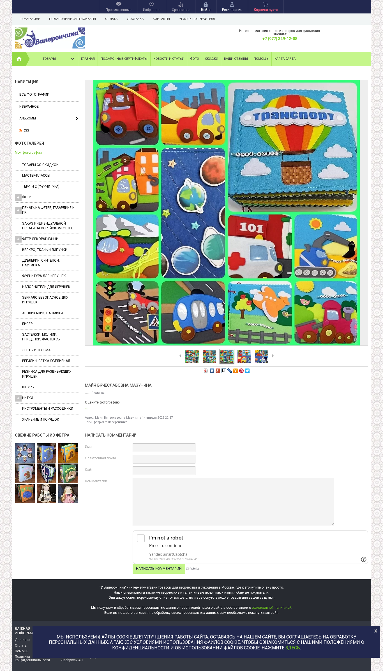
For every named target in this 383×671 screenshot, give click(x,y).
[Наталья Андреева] (25, 453)
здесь (292, 648)
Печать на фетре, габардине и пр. (48, 210)
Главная (88, 59)
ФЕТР (26, 197)
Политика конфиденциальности (32, 658)
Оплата (111, 19)
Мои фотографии (28, 153)
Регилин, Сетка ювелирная (46, 361)
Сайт (89, 470)
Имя (88, 447)
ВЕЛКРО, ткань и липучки (44, 250)
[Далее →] (226, 345)
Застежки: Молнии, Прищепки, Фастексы (41, 337)
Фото (194, 59)
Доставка (135, 19)
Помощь (261, 59)
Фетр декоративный (40, 239)
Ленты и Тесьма (36, 350)
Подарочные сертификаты (72, 19)
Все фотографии (34, 94)
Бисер (27, 324)
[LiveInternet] (224, 370)
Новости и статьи (168, 59)
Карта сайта (285, 59)
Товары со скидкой (40, 165)
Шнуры (28, 387)
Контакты (161, 19)
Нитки (27, 398)
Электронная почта (100, 458)
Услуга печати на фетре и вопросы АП (80, 658)
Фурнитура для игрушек (44, 276)
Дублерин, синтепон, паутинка (41, 263)
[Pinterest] (241, 370)
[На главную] (19, 59)
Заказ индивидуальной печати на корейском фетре (47, 226)
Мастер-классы (36, 175)
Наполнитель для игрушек (46, 287)
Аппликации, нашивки (42, 313)
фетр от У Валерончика (110, 422)
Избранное (29, 107)
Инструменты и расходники (47, 409)
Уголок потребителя (197, 19)
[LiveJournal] (230, 370)
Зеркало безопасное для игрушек (45, 300)
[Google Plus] (218, 370)
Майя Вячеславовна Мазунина (118, 417)
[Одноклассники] (236, 370)
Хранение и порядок (40, 419)
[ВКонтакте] (212, 370)
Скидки (211, 59)
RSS (25, 130)
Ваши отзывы (236, 59)
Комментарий (96, 481)
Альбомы (27, 118)
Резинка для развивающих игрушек (46, 374)
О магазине (30, 19)
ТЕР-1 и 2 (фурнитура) (40, 186)
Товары (49, 59)
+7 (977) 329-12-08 (279, 38)
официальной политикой (271, 608)
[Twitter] (247, 370)
